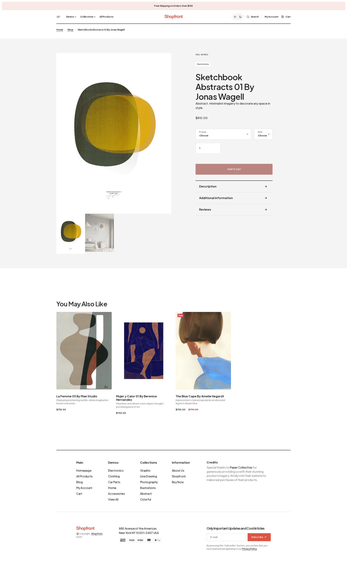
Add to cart (234, 169)
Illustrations (203, 64)
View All (113, 499)
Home (59, 29)
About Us (178, 470)
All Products (84, 476)
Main (79, 462)
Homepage (83, 470)
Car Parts (114, 482)
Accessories (116, 493)
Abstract (146, 493)
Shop (70, 29)
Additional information (216, 198)
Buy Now (178, 482)
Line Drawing (148, 476)
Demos (113, 462)
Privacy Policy (249, 548)
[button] (58, 17)
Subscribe (257, 537)
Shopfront (179, 476)
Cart (79, 493)
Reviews (205, 209)
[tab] (234, 186)
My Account (84, 488)
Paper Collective (241, 467)
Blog (79, 482)
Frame (202, 132)
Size (260, 132)
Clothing (114, 476)
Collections (148, 462)
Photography (149, 482)
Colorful (145, 499)
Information (181, 462)
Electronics (115, 470)
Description (208, 186)
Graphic (145, 470)
